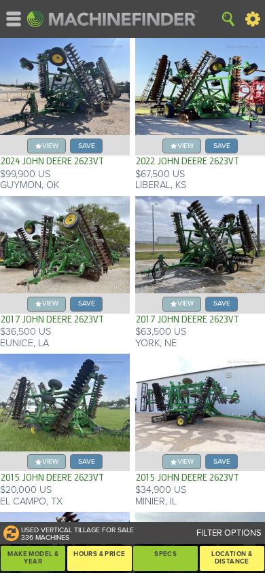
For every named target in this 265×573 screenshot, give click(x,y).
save (86, 145)
